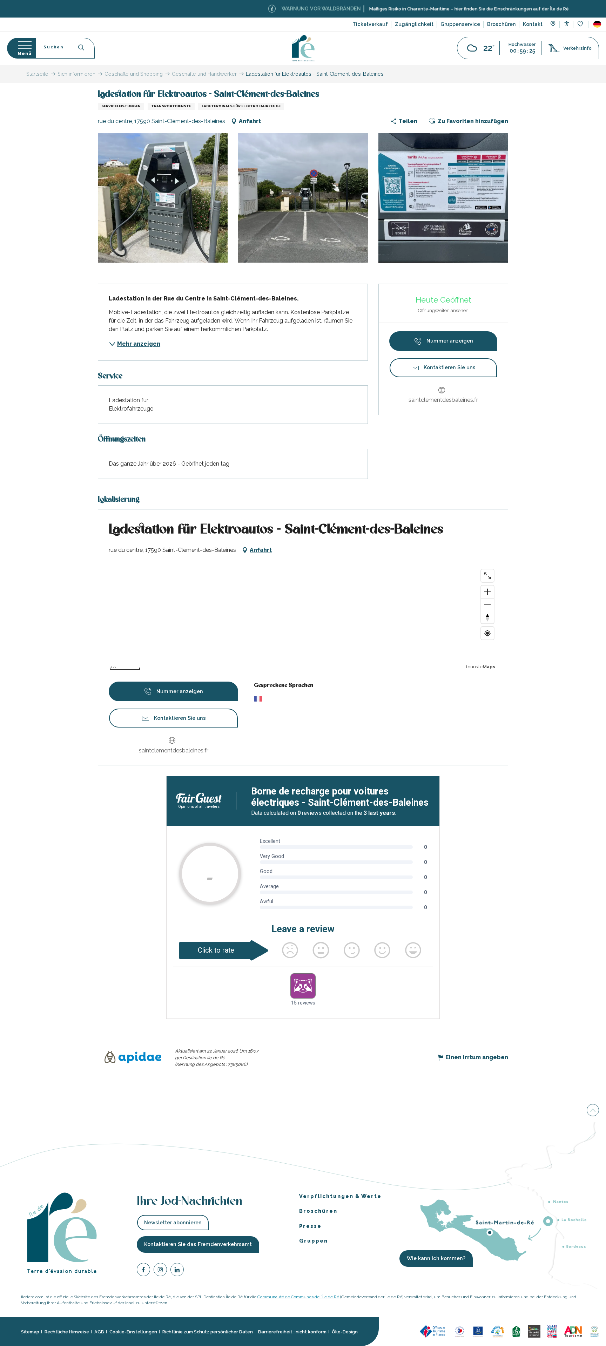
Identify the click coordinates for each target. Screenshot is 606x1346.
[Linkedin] (177, 1270)
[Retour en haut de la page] (593, 1110)
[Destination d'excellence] (459, 1331)
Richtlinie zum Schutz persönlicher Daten (207, 1331)
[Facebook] (143, 1270)
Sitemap (30, 1331)
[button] (597, 24)
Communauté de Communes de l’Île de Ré (298, 1296)
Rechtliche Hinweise (67, 1331)
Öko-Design (345, 1331)
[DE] (597, 24)
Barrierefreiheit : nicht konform (292, 1331)
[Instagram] (160, 1270)
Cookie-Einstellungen (133, 1331)
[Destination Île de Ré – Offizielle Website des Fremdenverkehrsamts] (303, 48)
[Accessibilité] (566, 23)
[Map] (553, 24)
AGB (99, 1331)
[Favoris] (581, 24)
